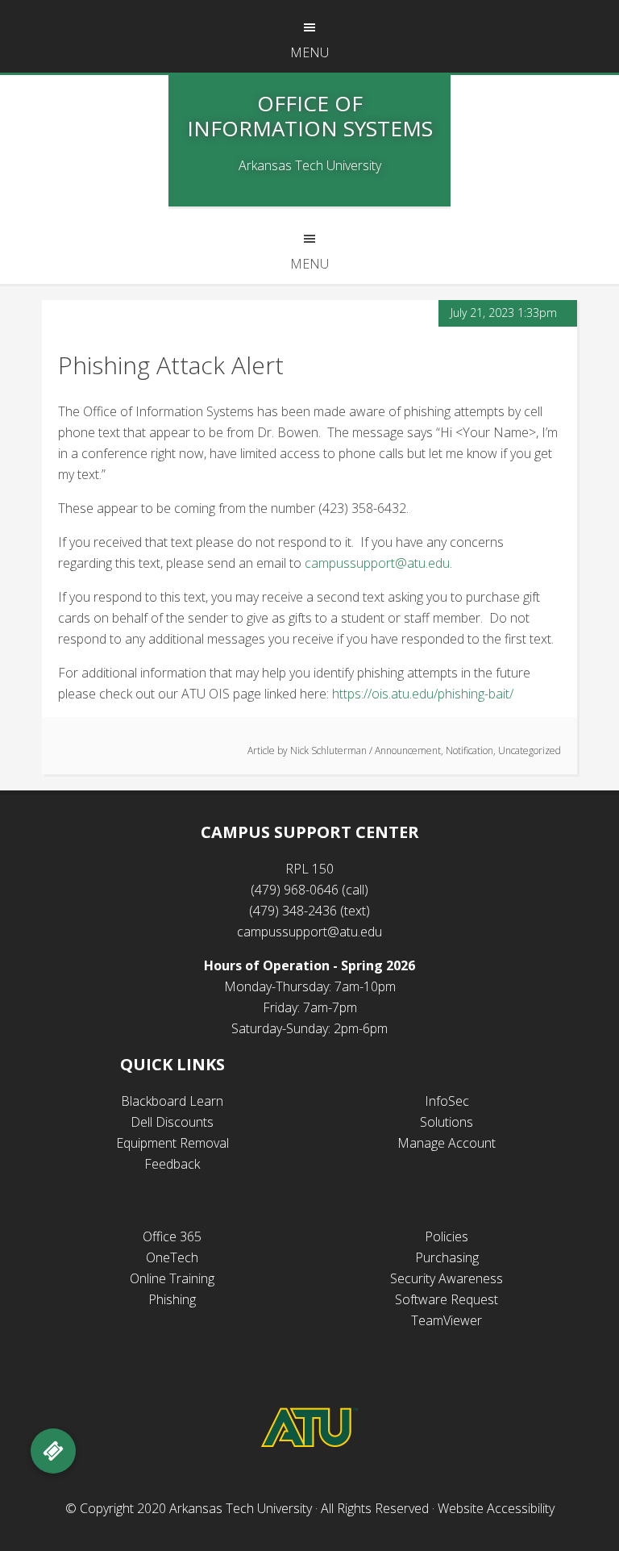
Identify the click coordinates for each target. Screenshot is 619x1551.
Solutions (446, 1122)
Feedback (172, 1164)
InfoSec (447, 1101)
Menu (309, 52)
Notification (469, 750)
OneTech (172, 1257)
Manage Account (446, 1143)
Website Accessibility (496, 1508)
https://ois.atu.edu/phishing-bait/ (422, 694)
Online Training (172, 1278)
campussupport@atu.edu (377, 563)
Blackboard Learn (172, 1101)
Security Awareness (446, 1278)
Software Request (446, 1299)
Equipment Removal (172, 1143)
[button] (53, 1451)
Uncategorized (529, 750)
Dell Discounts (172, 1122)
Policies (446, 1236)
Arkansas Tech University (240, 1508)
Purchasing (447, 1257)
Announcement (408, 750)
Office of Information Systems (310, 116)
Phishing (172, 1299)
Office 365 (172, 1236)
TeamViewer (446, 1320)
